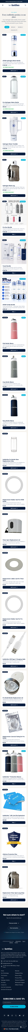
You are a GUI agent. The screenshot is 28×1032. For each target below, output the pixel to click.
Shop (13, 234)
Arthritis (16, 942)
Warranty (17, 970)
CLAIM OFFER (14, 1006)
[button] (11, 1029)
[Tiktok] (23, 1015)
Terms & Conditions (19, 980)
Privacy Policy (18, 977)
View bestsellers (14, 928)
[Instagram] (12, 1015)
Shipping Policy (19, 973)
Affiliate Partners (19, 984)
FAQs (2, 977)
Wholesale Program (20, 982)
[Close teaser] (20, 1027)
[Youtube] (19, 1015)
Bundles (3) (20, 27)
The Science (4, 975)
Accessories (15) (14, 30)
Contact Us (3, 984)
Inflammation (18, 941)
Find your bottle (13, 923)
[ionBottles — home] (14, 5)
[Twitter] (16, 1015)
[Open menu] (2, 5)
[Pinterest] (4, 1015)
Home (2, 970)
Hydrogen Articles (5, 980)
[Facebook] (8, 1015)
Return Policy (18, 975)
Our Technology (5, 973)
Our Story (3, 982)
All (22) (7, 27)
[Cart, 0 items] (25, 5)
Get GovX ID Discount (6, 989)
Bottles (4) (13, 27)
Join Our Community (6, 987)
